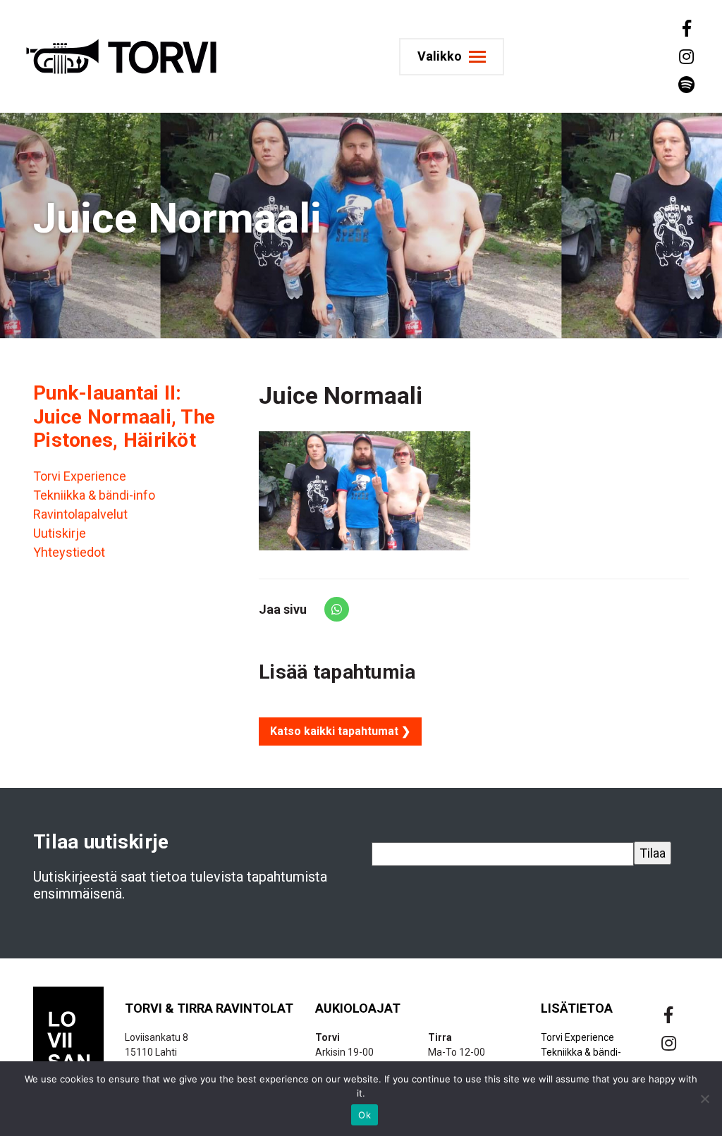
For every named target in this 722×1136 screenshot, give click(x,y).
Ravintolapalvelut (80, 514)
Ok (364, 1114)
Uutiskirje (59, 533)
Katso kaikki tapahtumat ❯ (340, 731)
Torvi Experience (79, 476)
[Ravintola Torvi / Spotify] (685, 84)
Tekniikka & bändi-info (94, 495)
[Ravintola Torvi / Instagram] (685, 56)
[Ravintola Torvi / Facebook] (685, 28)
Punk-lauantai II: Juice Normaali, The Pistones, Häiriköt (124, 416)
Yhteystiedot (69, 552)
